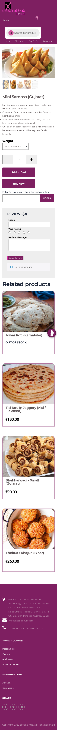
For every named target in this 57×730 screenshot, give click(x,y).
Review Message (17, 237)
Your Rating (14, 231)
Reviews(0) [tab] (17, 214)
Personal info (9, 649)
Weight (7, 141)
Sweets (46, 41)
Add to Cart (19, 172)
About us (6, 682)
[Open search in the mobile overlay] (23, 33)
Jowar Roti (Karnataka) (24, 335)
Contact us (7, 688)
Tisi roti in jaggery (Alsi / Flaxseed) (26, 409)
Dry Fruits (33, 41)
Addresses (7, 659)
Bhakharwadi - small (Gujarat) (22, 481)
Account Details (10, 664)
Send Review (15, 258)
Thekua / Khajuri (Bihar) (25, 553)
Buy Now (18, 183)
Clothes (19, 41)
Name (11, 220)
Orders (6, 654)
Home (7, 41)
